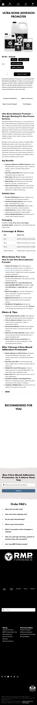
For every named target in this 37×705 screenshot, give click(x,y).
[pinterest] (11, 676)
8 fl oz (14, 60)
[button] (18, 392)
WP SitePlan (26, 703)
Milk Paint (4, 589)
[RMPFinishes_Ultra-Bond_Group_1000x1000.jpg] (18, 36)
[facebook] (5, 676)
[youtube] (8, 676)
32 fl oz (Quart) (16, 63)
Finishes (32, 588)
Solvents (18, 588)
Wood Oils (11, 589)
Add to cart (22, 74)
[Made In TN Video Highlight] (33, 667)
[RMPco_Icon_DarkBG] (19, 553)
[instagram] (2, 676)
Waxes (25, 588)
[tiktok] (14, 676)
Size (3, 64)
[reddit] (17, 676)
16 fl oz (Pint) (24, 60)
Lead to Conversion (27, 701)
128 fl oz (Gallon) (17, 67)
